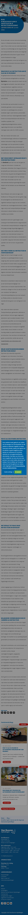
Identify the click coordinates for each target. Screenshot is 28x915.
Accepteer (18, 472)
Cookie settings (8, 472)
